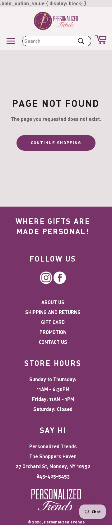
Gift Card (53, 322)
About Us (52, 302)
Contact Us (53, 342)
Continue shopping (56, 142)
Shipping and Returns (53, 312)
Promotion (53, 332)
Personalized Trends (64, 521)
